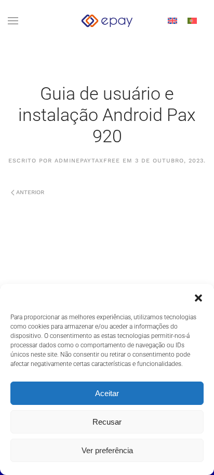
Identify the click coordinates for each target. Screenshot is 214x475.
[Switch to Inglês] (172, 21)
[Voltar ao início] (107, 21)
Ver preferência (107, 450)
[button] (198, 297)
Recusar (107, 421)
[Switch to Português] (192, 21)
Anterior (30, 192)
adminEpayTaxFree (87, 160)
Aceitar (107, 393)
